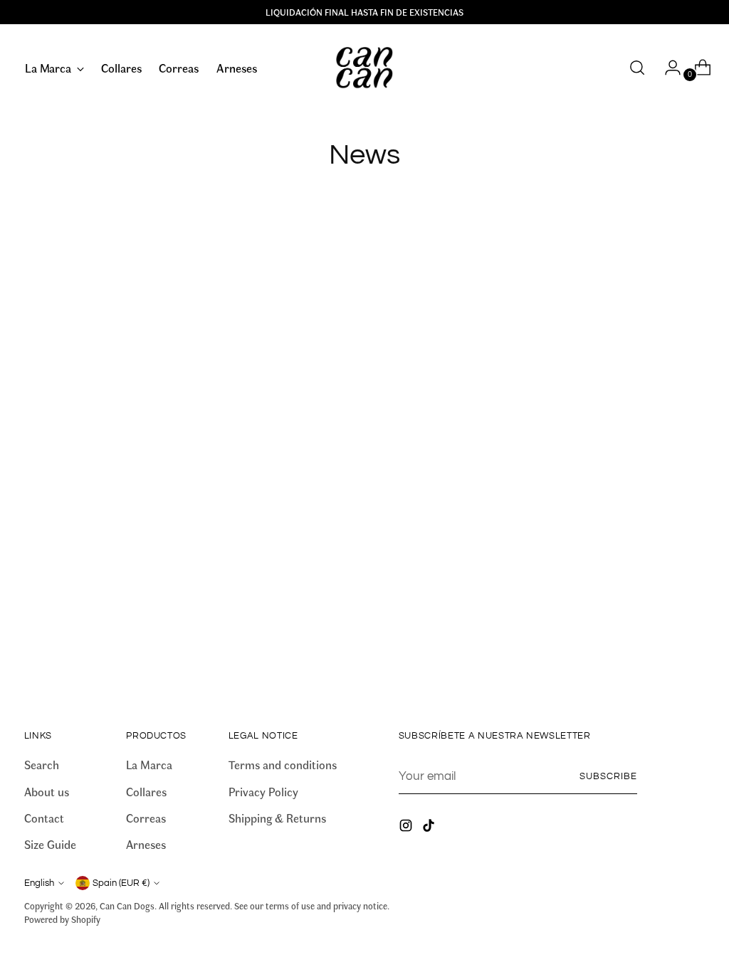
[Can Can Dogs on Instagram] (407, 827)
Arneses (146, 844)
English (39, 883)
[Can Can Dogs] (364, 68)
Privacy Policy (263, 791)
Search (41, 764)
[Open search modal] (637, 67)
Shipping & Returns (277, 817)
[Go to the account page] (667, 67)
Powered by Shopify (62, 919)
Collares (146, 791)
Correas (146, 817)
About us (46, 791)
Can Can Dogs (127, 905)
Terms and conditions (283, 764)
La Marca (149, 764)
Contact (44, 817)
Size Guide (50, 844)
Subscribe (608, 776)
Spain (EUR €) (121, 883)
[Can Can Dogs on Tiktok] (430, 827)
